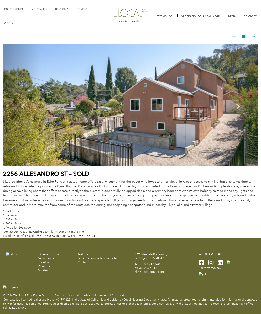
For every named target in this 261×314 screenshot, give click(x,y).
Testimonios (164, 16)
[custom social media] (226, 262)
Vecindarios (39, 9)
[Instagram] (208, 264)
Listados (60, 9)
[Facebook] (201, 264)
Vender (8, 23)
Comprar (82, 9)
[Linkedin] (218, 264)
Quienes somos (13, 9)
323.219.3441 (152, 264)
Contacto (250, 16)
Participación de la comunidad (200, 16)
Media (232, 16)
